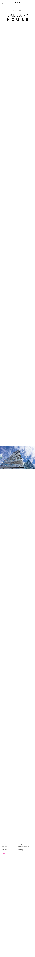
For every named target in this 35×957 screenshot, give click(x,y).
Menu (3, 3)
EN (29, 3)
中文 (32, 3)
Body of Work (17, 10)
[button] (3, 856)
